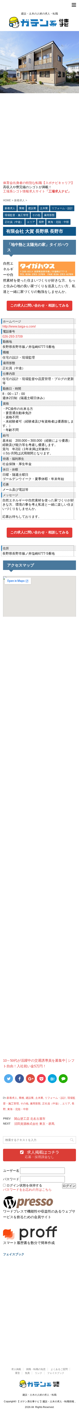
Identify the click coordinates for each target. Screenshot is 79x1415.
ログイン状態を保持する (24, 1185)
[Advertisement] (39, 137)
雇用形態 (35, 1103)
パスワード (11, 1179)
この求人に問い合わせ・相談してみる (39, 305)
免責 (27, 1373)
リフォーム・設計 (55, 1097)
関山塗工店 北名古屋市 (29, 1118)
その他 (24, 1103)
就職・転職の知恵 (36, 1369)
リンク (38, 1373)
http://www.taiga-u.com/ (19, 326)
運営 (17, 1373)
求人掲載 (16, 1369)
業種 (21, 1097)
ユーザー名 (11, 1170)
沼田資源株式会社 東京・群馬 (34, 1123)
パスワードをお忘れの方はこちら (27, 1189)
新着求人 (12, 1097)
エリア (66, 1103)
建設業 (30, 1097)
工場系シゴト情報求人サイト (37, 191)
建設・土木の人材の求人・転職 (39, 1394)
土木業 (39, 1097)
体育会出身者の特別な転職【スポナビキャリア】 (38, 183)
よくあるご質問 (59, 1369)
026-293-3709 (12, 336)
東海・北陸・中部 (17, 1109)
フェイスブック (55, 1373)
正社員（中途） (51, 1103)
